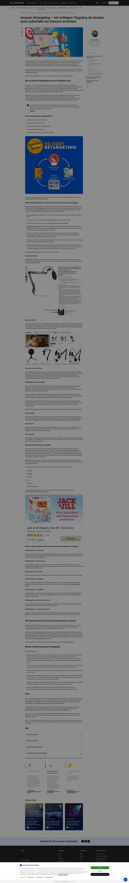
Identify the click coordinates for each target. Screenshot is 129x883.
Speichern (100, 871)
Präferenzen (56, 881)
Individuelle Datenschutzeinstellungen (100, 874)
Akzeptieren (100, 867)
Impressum (73, 881)
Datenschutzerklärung (63, 874)
